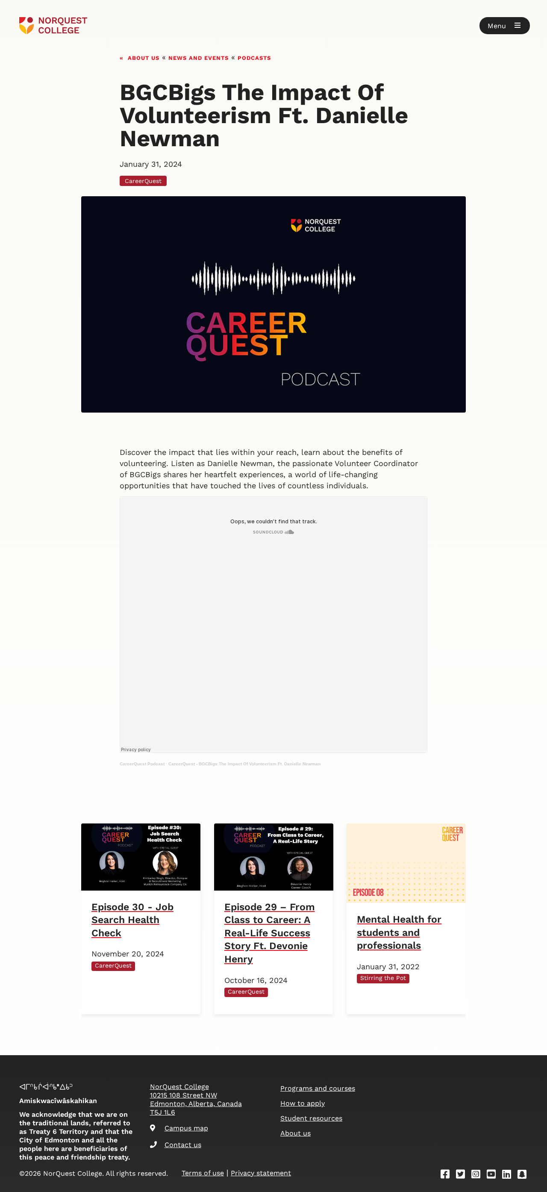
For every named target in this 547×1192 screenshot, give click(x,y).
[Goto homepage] (53, 25)
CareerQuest (143, 180)
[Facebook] (448, 1175)
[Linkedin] (509, 1175)
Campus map (186, 1128)
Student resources (311, 1118)
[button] (504, 25)
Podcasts (254, 57)
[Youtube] (494, 1175)
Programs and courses (317, 1088)
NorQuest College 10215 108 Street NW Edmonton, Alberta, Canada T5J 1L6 (196, 1099)
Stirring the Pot (383, 977)
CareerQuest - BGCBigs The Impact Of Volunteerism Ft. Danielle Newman (244, 763)
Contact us (183, 1145)
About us (143, 57)
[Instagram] (478, 1175)
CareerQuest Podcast (142, 763)
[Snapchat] (525, 1175)
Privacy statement (261, 1173)
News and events (198, 57)
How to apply (302, 1103)
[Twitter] (463, 1175)
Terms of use (203, 1173)
